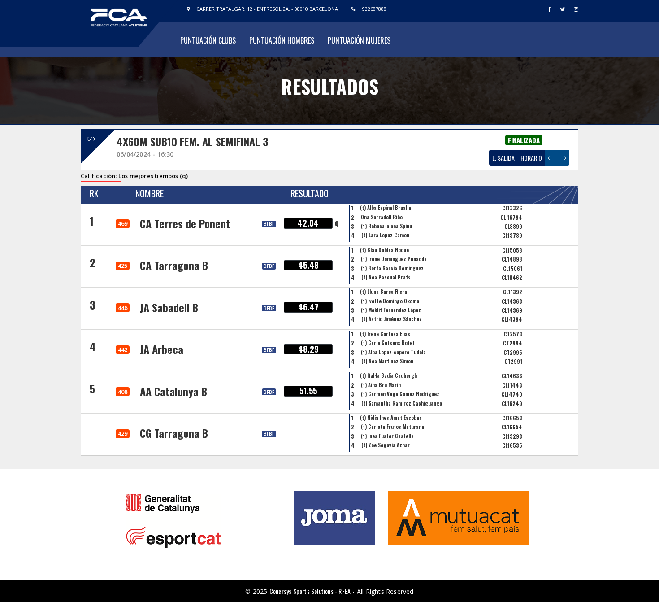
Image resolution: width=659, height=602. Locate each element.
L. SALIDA (503, 157)
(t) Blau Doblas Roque (384, 249)
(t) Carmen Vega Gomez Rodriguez (400, 393)
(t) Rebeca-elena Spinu (386, 226)
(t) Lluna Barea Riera (383, 291)
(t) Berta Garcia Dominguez (392, 268)
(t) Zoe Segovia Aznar (385, 445)
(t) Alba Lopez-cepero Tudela (393, 352)
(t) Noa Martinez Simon (387, 361)
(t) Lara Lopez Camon (385, 235)
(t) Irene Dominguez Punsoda (394, 258)
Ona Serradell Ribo (382, 217)
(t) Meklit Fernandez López (391, 310)
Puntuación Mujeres (359, 40)
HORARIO (531, 157)
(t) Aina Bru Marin (381, 384)
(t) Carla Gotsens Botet (388, 342)
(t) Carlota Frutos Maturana (392, 426)
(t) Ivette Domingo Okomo (390, 301)
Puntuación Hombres (281, 40)
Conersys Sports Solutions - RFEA (310, 591)
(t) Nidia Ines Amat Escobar (390, 417)
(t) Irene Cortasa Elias (385, 333)
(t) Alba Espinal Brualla (385, 207)
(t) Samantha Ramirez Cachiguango (401, 403)
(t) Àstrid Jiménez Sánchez (391, 319)
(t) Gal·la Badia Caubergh (388, 375)
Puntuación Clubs (208, 40)
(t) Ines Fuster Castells (387, 436)
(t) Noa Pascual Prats (386, 277)
